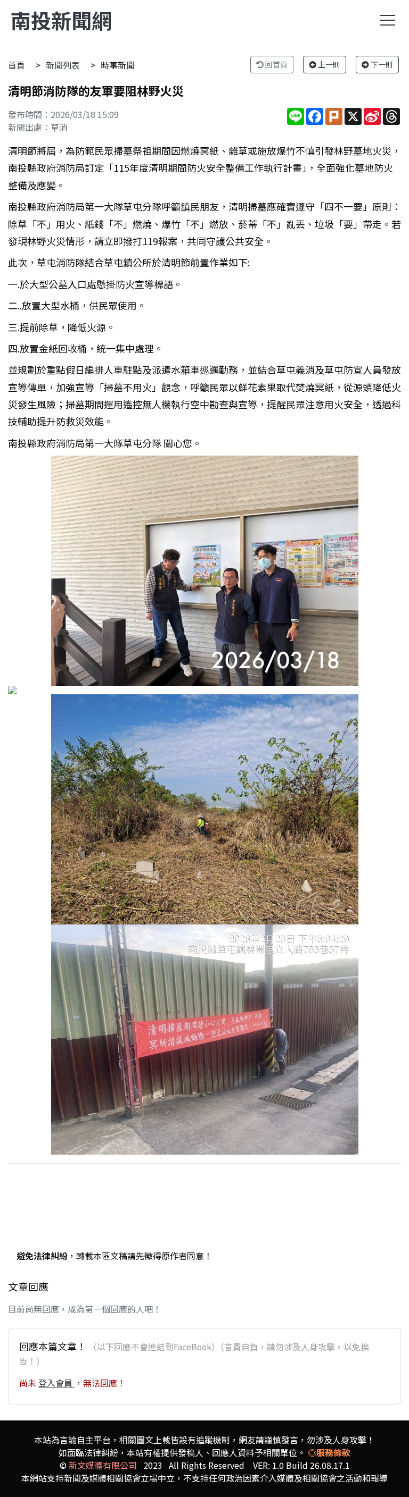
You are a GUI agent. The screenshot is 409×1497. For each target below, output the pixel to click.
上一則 (328, 64)
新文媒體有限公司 (103, 1465)
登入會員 (56, 1382)
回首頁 (276, 64)
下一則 (381, 64)
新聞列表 (63, 64)
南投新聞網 (61, 20)
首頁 (16, 64)
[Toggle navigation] (387, 20)
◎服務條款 (329, 1452)
